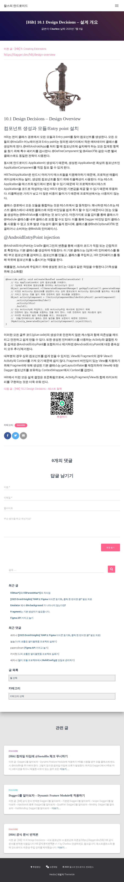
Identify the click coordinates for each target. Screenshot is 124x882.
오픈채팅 (53, 867)
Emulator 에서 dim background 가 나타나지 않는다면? (38, 605)
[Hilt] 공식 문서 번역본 (23, 834)
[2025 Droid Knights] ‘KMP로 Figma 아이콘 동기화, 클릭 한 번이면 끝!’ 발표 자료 (51, 599)
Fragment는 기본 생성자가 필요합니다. (30, 611)
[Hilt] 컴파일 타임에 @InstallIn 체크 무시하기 (38, 756)
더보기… (64, 769)
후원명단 (37, 867)
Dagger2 (21, 425)
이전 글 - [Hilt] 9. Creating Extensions (25, 48)
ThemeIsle (69, 874)
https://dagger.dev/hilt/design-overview (29, 54)
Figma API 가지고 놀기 (21, 618)
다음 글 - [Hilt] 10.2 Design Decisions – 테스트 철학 (33, 388)
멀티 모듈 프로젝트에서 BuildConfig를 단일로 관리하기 (46, 660)
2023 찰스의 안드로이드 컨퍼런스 (79, 867)
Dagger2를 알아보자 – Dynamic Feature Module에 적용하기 (47, 795)
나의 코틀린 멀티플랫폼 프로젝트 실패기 (36, 641)
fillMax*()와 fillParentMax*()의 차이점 (30, 593)
